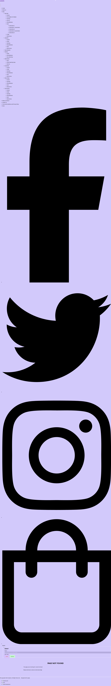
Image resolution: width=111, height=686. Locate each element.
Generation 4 (12, 29)
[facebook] (56, 282)
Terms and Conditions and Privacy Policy (10, 104)
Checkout (12, 656)
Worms (8, 64)
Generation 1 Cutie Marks (14, 27)
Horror (8, 20)
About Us (4, 9)
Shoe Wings (7, 77)
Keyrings (6, 13)
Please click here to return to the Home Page (32, 669)
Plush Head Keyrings (11, 62)
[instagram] (56, 517)
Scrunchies (7, 65)
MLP (8, 23)
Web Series (9, 36)
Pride (8, 34)
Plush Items (7, 58)
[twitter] (56, 392)
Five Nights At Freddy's (11, 16)
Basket (7, 656)
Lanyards (6, 37)
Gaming (8, 18)
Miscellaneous (10, 22)
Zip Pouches (7, 88)
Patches (6, 51)
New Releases (7, 50)
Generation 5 (12, 32)
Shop (3, 11)
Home (3, 8)
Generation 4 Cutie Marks (14, 30)
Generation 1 (12, 25)
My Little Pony (10, 57)
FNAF (8, 41)
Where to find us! (5, 100)
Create (28, 677)
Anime (8, 15)
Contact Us (4, 102)
